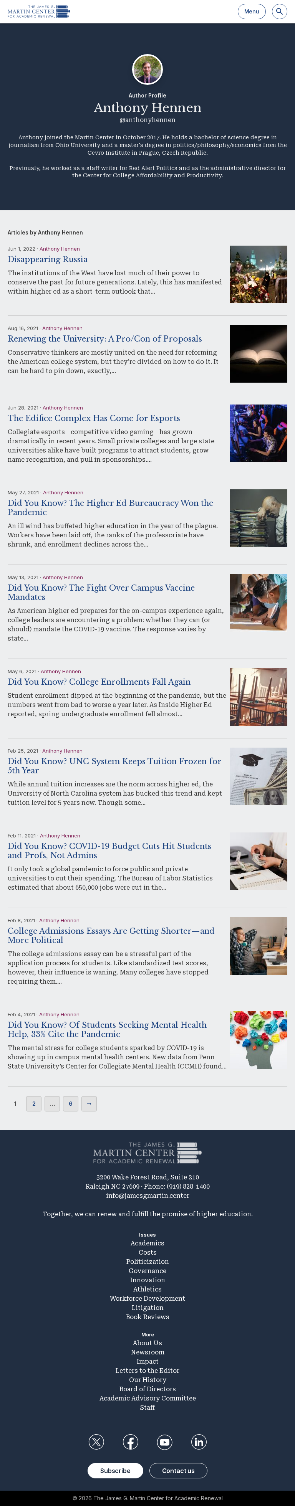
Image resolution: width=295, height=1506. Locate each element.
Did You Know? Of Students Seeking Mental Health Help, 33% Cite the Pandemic (107, 1030)
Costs (148, 1252)
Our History (147, 1380)
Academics (147, 1243)
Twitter (96, 1442)
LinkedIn (199, 1442)
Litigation (148, 1307)
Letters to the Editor (147, 1370)
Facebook (130, 1442)
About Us (147, 1343)
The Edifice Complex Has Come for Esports (94, 418)
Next (89, 1103)
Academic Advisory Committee (147, 1398)
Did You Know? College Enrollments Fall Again (99, 682)
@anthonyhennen (147, 120)
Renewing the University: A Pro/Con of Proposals (105, 338)
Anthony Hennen (60, 249)
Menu (251, 11)
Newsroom (147, 1352)
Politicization (147, 1261)
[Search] (279, 11)
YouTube (164, 1442)
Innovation (147, 1280)
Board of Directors (147, 1389)
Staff (147, 1407)
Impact (148, 1361)
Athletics (147, 1289)
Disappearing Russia (48, 259)
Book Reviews (147, 1317)
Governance (147, 1271)
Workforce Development (147, 1298)
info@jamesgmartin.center (147, 1195)
